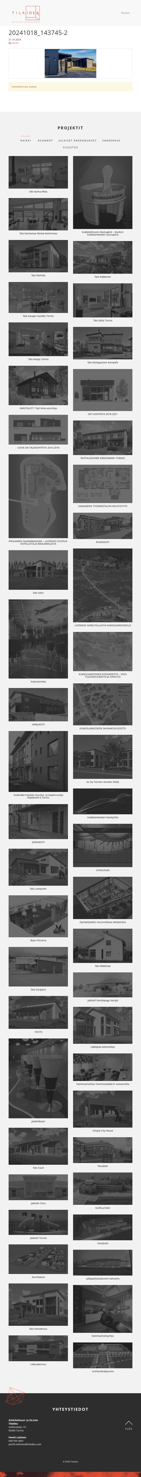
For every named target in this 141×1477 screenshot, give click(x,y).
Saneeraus (111, 140)
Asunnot (45, 140)
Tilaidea (26, 13)
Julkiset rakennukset (78, 140)
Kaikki (25, 140)
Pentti (15, 43)
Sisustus (70, 147)
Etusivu (125, 12)
